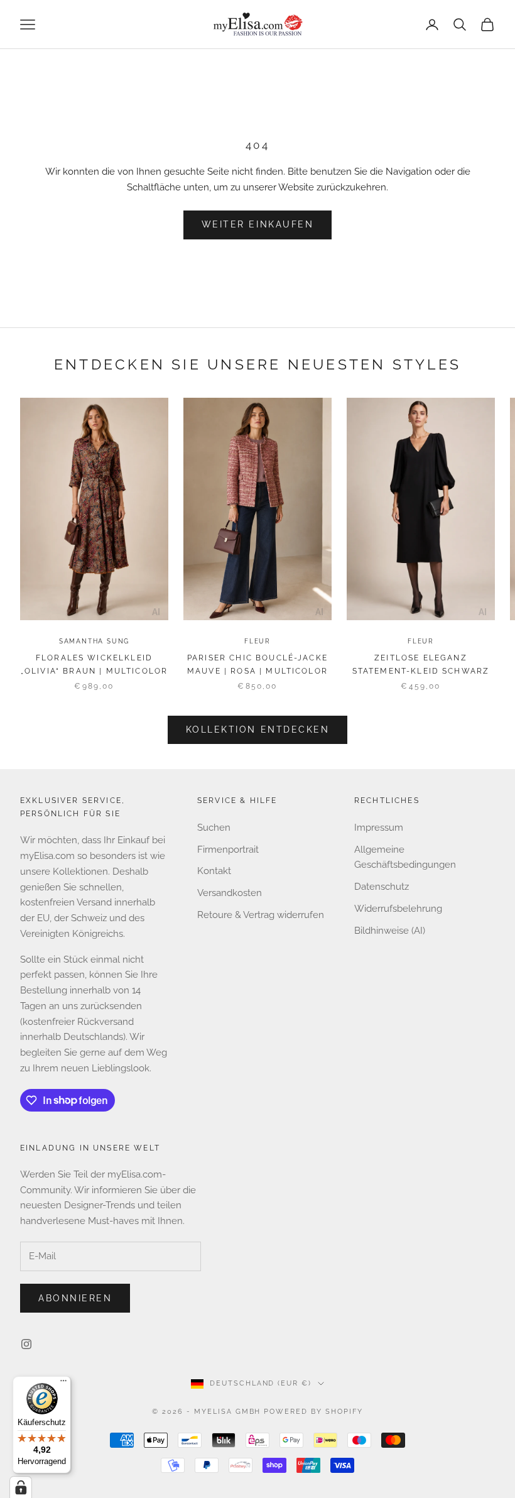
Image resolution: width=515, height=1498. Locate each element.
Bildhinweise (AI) (389, 930)
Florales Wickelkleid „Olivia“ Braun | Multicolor (94, 664)
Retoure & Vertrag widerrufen (260, 915)
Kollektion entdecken (257, 729)
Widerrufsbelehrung (398, 908)
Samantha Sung (94, 641)
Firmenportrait (228, 849)
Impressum (378, 827)
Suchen (213, 827)
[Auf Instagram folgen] (26, 1344)
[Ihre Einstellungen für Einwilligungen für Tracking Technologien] (20, 1487)
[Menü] (63, 1383)
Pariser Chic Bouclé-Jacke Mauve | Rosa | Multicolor (257, 664)
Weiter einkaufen (257, 224)
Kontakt (214, 871)
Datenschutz (381, 886)
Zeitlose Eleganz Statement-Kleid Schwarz (421, 664)
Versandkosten (229, 893)
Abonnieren (75, 1298)
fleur (257, 641)
